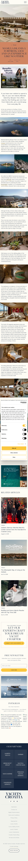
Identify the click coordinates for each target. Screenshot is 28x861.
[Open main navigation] (25, 2)
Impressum (14, 807)
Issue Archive (14, 850)
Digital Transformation (14, 812)
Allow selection (14, 452)
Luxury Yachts (14, 824)
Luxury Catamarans (14, 832)
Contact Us (14, 809)
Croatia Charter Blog (14, 835)
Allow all (14, 448)
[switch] (24, 430)
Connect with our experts (13, 643)
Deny (14, 457)
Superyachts (14, 821)
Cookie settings (14, 846)
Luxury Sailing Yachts (14, 826)
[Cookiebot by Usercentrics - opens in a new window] (20, 402)
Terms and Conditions (14, 815)
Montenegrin (4, 184)
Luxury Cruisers (14, 829)
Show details (21, 443)
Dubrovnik (8, 179)
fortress (3, 143)
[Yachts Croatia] (5, 2)
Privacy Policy (14, 818)
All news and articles (14, 837)
